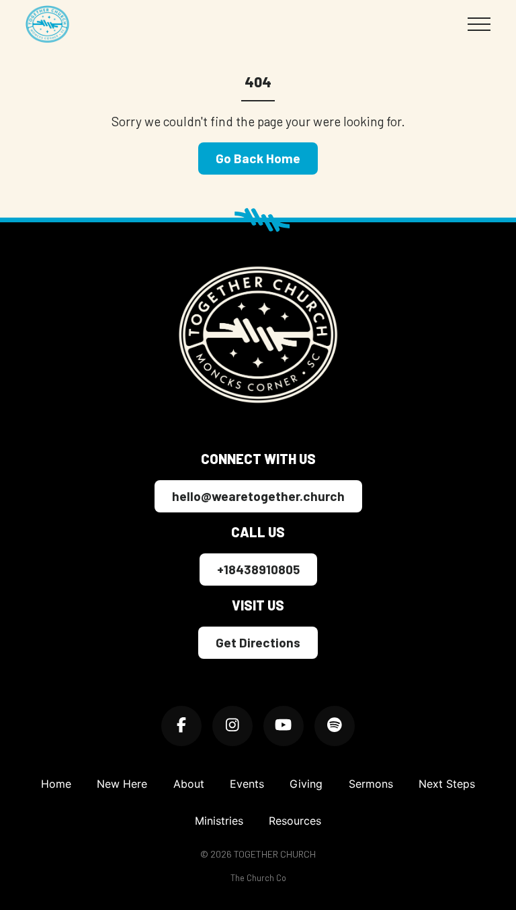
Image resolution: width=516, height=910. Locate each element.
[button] (479, 24)
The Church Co (258, 877)
